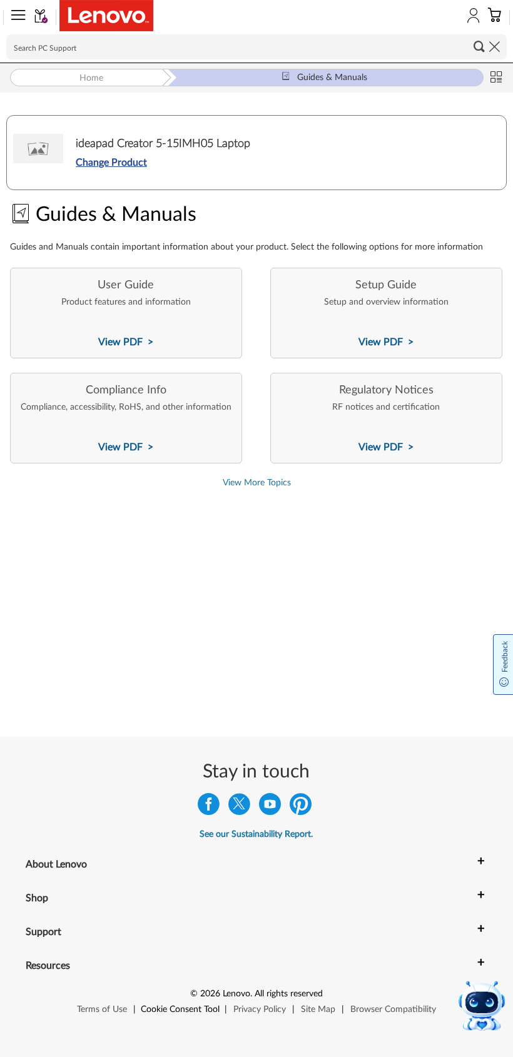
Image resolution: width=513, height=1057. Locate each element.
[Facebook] (209, 807)
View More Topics (257, 482)
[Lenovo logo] (106, 15)
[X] (239, 807)
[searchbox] (256, 46)
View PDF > (125, 342)
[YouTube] (270, 807)
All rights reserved (289, 993)
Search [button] (479, 46)
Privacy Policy (259, 1009)
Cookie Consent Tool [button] (180, 1009)
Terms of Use (102, 1009)
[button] (15, 17)
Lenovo (236, 993)
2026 (210, 993)
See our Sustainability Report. (256, 834)
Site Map (318, 1009)
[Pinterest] (301, 807)
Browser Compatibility (393, 1009)
